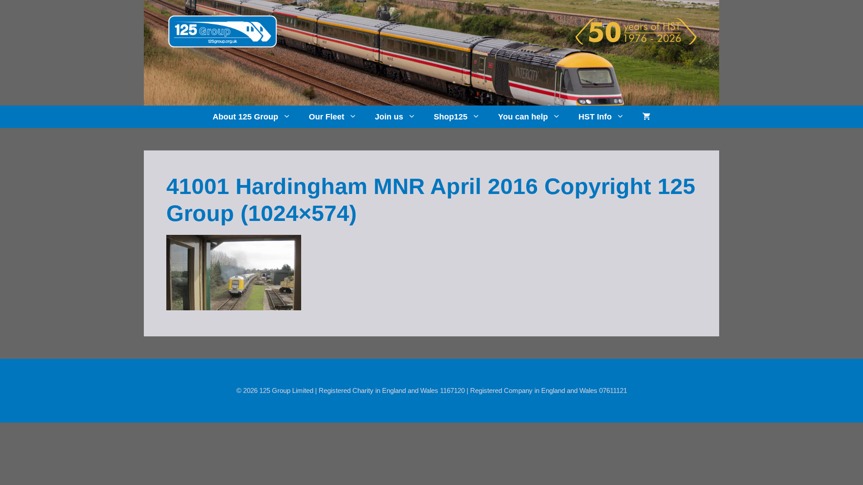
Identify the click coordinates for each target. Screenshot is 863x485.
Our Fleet (326, 116)
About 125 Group (245, 116)
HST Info (595, 116)
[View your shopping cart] (646, 117)
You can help (523, 116)
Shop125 (450, 116)
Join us (389, 116)
